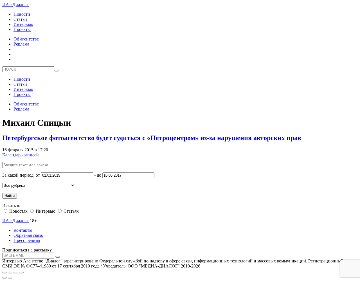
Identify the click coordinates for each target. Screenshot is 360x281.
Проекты (22, 29)
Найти (9, 196)
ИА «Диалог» (15, 4)
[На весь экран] (16, 272)
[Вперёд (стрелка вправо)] (10, 277)
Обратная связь (28, 235)
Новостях (18, 211)
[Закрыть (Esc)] (4, 272)
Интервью (23, 24)
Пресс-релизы (27, 240)
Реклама (21, 44)
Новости (22, 14)
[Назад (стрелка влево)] (4, 277)
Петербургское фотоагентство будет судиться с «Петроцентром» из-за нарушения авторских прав (151, 137)
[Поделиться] (10, 272)
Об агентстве (26, 39)
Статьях (70, 211)
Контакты (23, 230)
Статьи (20, 19)
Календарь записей (20, 154)
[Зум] (21, 272)
